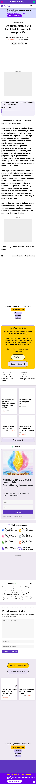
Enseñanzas (20, 22)
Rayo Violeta (9, 547)
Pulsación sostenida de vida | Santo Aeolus (26, 691)
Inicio (14, 22)
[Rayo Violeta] (3, 548)
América (18, 313)
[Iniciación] (20, 548)
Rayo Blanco (26, 535)
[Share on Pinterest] (18, 256)
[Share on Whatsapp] (15, 43)
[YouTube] (12, 1)
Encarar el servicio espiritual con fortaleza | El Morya (26, 428)
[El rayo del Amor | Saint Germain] (9, 419)
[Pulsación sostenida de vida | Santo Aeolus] (27, 682)
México (18, 318)
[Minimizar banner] (34, 782)
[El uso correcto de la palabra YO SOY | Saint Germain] (9, 682)
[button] (28, 5)
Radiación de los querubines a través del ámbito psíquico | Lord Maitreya (8, 403)
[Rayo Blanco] (20, 536)
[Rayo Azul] (3, 530)
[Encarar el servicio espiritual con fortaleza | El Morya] (27, 419)
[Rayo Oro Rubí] (20, 542)
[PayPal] (20, 1)
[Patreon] (22, 1)
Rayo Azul (8, 529)
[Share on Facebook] (12, 43)
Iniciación (26, 547)
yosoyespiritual (10, 37)
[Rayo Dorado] (20, 530)
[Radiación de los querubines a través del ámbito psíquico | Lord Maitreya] (9, 393)
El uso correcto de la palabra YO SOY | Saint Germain (9, 691)
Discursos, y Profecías (18, 306)
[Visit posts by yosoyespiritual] (4, 37)
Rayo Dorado (26, 529)
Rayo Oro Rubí (27, 541)
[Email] (19, 43)
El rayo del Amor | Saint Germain (8, 427)
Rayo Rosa (8, 535)
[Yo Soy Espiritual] (18, 770)
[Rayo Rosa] (3, 536)
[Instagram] (15, 1)
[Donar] (23, 1)
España (18, 315)
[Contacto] (25, 1)
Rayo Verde (9, 541)
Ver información (14, 15)
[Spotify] (17, 1)
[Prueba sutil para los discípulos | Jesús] (27, 393)
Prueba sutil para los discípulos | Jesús (25, 401)
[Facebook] (10, 1)
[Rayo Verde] (3, 542)
